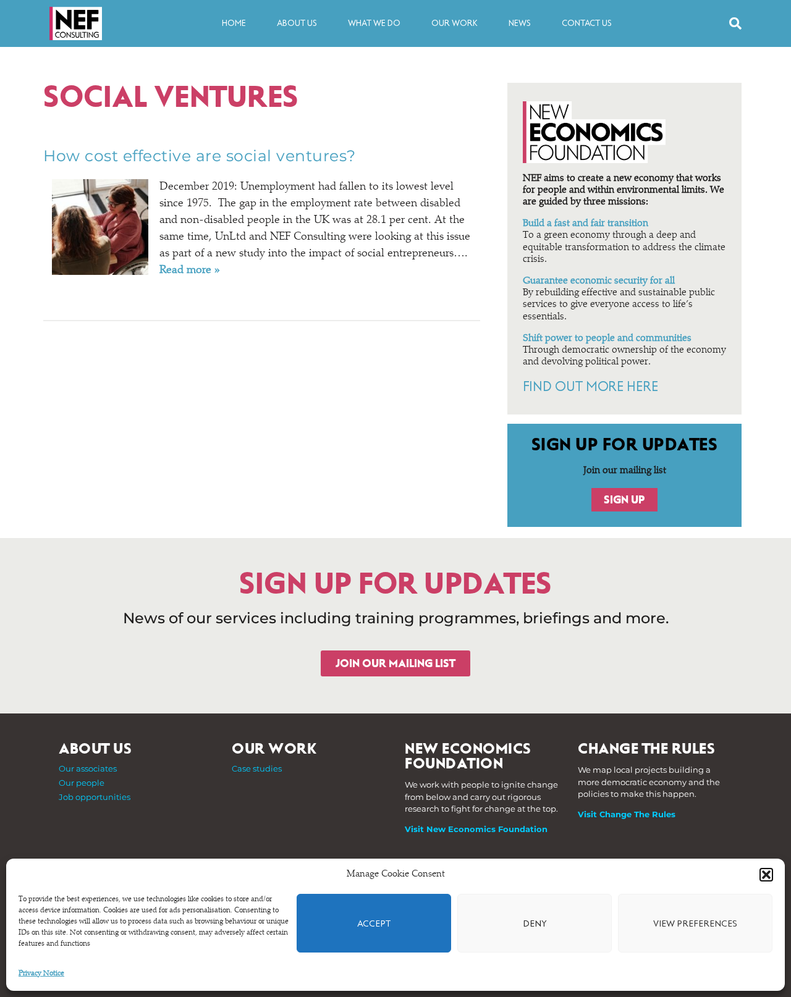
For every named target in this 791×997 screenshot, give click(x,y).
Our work (454, 23)
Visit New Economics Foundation (476, 829)
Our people (81, 783)
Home (234, 23)
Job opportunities (94, 797)
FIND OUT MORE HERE (590, 386)
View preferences (695, 923)
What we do (374, 23)
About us (297, 23)
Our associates (88, 768)
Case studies (257, 768)
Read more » (189, 270)
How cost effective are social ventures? (199, 155)
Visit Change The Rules (626, 814)
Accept (374, 923)
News (520, 23)
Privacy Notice (41, 973)
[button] (766, 875)
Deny (535, 923)
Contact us (587, 23)
